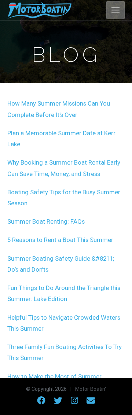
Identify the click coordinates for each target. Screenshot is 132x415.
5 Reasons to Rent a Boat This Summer (60, 239)
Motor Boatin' (90, 389)
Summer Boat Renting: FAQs (46, 221)
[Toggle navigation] (115, 10)
